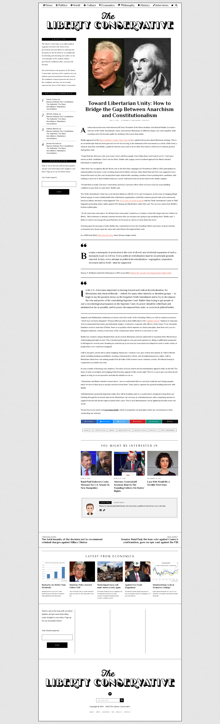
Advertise (106, 712)
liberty (112, 430)
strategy (153, 430)
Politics (145, 120)
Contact (127, 712)
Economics (125, 120)
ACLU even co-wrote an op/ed (132, 201)
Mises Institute (125, 430)
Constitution (100, 430)
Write (98, 712)
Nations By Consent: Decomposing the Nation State (150, 273)
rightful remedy (153, 321)
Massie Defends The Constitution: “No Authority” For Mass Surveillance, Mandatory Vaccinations (60, 105)
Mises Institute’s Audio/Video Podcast (115, 140)
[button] (122, 700)
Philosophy (136, 120)
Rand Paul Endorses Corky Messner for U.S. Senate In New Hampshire (95, 484)
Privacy (119, 712)
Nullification (140, 430)
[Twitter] (172, 5)
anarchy (87, 430)
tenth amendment (167, 430)
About (91, 712)
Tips (112, 712)
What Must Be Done (105, 235)
